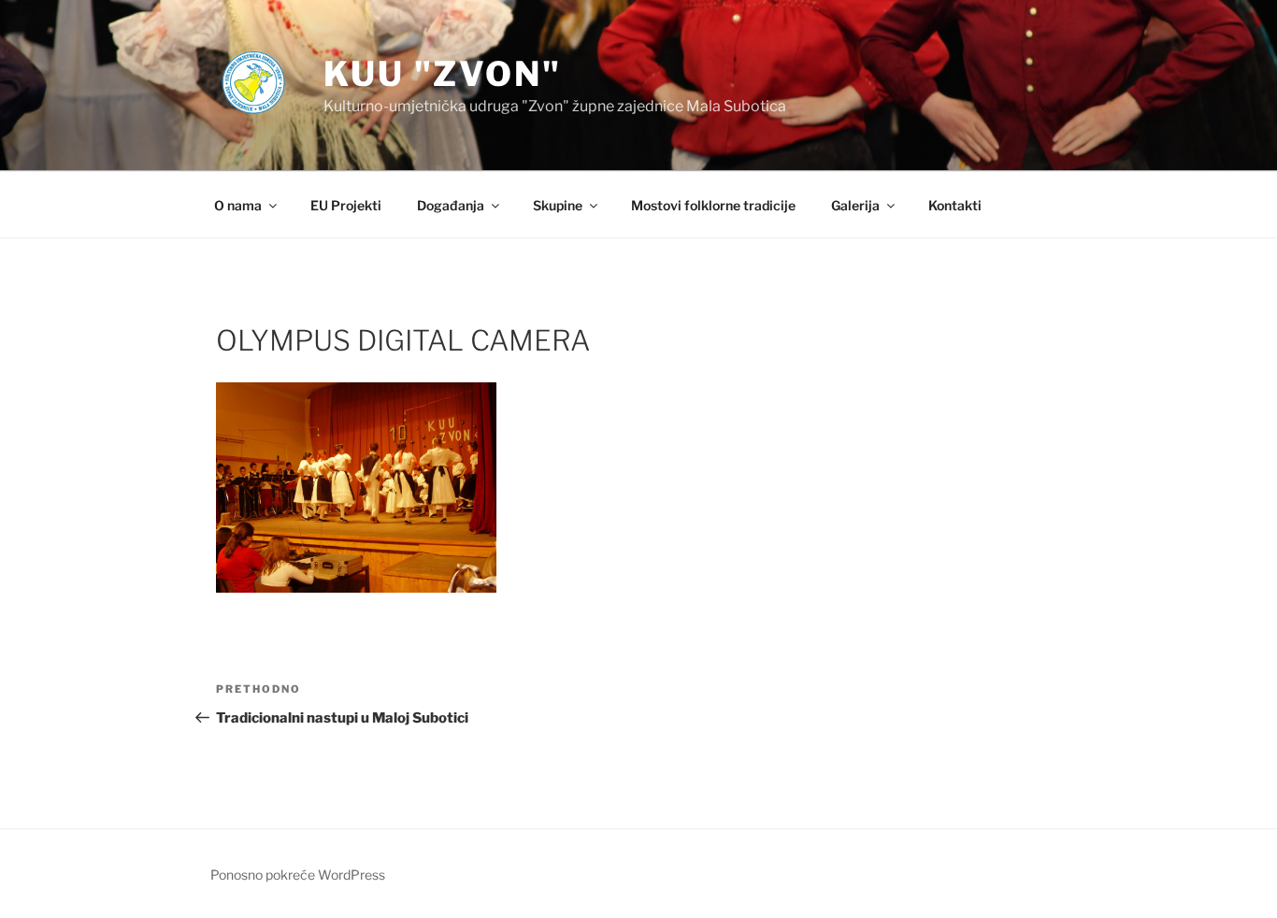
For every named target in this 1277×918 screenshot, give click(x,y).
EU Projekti (345, 205)
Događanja (450, 205)
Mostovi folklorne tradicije (713, 205)
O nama (238, 205)
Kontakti (955, 205)
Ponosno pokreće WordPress (297, 874)
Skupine (557, 205)
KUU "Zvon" (442, 73)
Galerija (855, 205)
